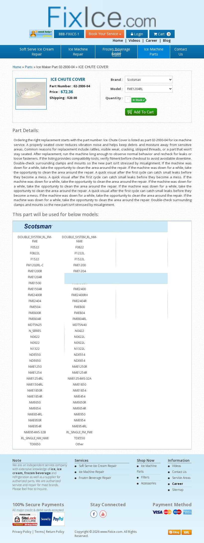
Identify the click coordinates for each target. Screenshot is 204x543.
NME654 (35, 408)
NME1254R (79, 372)
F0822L (35, 253)
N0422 (79, 331)
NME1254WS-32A (80, 378)
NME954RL (79, 426)
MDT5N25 (35, 325)
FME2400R (35, 295)
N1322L (79, 349)
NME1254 (35, 372)
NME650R (79, 402)
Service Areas (181, 478)
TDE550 (79, 438)
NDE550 (35, 355)
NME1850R (34, 390)
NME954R (35, 426)
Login (116, 53)
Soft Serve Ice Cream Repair (37, 51)
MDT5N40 (80, 325)
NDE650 (35, 361)
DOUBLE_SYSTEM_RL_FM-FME (35, 239)
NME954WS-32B (35, 432)
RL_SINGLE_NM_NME (35, 438)
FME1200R (35, 271)
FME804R (35, 319)
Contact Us (180, 51)
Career (151, 40)
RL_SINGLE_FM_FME (79, 432)
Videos (134, 40)
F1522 (35, 259)
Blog (167, 40)
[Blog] (174, 532)
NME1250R (79, 366)
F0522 (35, 247)
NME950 (79, 414)
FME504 (35, 307)
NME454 (79, 396)
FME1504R (35, 289)
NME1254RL (35, 378)
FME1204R (35, 277)
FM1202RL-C (35, 265)
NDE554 (79, 355)
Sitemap (177, 490)
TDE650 (35, 444)
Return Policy (55, 532)
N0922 (35, 343)
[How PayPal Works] (53, 518)
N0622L (79, 337)
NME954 (79, 420)
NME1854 (79, 390)
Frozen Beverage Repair (95, 478)
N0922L (79, 343)
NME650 (35, 402)
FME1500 (35, 283)
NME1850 (79, 384)
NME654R (79, 408)
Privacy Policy (21, 532)
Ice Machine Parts (153, 51)
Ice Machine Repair (78, 51)
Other (79, 444)
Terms (39, 532)
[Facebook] (93, 514)
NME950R (35, 420)
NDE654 (79, 361)
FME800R (35, 313)
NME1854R (34, 396)
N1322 (35, 349)
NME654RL (35, 414)
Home (118, 40)
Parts (29, 67)
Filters (145, 477)
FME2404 (35, 301)
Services (81, 460)
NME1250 (35, 366)
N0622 (35, 337)
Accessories (148, 483)
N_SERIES (35, 331)
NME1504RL (35, 384)
